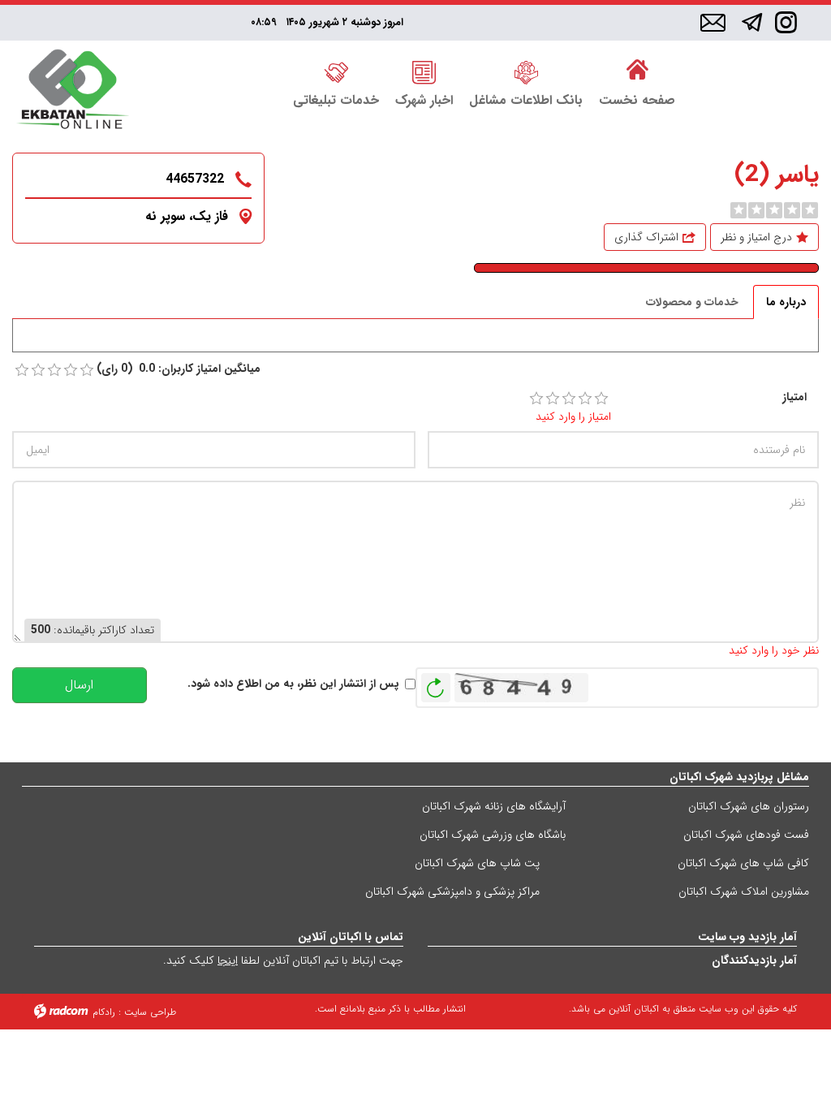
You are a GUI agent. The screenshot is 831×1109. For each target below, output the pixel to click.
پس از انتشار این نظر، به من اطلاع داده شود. (293, 684)
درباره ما (786, 302)
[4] (585, 398)
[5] (601, 398)
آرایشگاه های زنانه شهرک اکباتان (494, 806)
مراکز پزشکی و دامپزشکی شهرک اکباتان (452, 891)
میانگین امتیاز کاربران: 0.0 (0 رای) (178, 369)
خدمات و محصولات (692, 302)
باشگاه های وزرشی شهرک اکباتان (493, 835)
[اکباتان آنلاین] (72, 90)
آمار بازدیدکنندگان (754, 960)
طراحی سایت (150, 1012)
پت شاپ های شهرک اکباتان (477, 863)
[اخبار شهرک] (424, 70)
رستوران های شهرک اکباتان (748, 806)
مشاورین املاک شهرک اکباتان (743, 891)
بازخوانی (435, 683)
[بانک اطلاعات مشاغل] (526, 70)
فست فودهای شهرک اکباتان (746, 835)
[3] (569, 398)
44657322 (195, 179)
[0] (738, 210)
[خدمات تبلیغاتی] (336, 70)
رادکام (104, 1012)
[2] (552, 398)
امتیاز (794, 397)
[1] (536, 398)
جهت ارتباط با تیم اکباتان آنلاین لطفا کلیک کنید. (283, 960)
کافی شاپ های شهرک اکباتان (743, 863)
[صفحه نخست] (637, 70)
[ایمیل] (713, 23)
